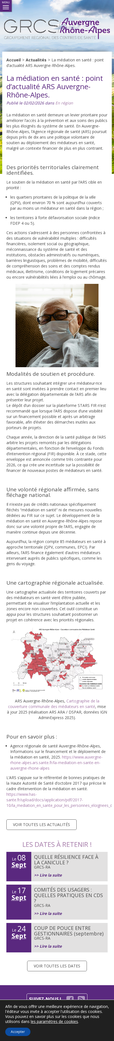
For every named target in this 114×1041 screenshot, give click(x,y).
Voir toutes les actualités (41, 824)
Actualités (36, 59)
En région (64, 103)
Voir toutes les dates (57, 966)
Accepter (18, 1031)
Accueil (13, 59)
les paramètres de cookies (54, 1021)
